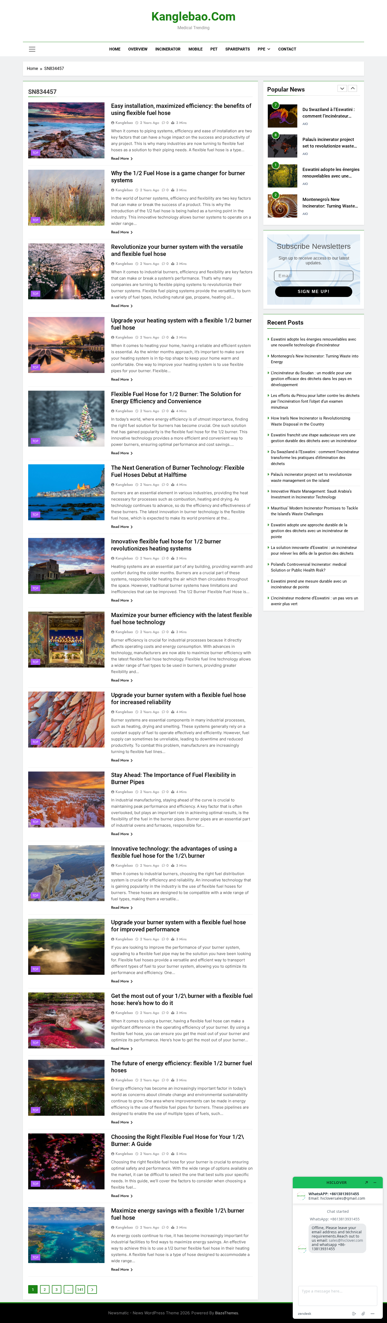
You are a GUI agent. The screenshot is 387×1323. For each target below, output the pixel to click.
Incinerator (168, 49)
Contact (287, 49)
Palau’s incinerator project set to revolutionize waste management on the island (328, 116)
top (35, 152)
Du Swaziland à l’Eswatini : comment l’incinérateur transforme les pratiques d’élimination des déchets (315, 458)
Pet (213, 49)
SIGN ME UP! (314, 291)
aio (305, 124)
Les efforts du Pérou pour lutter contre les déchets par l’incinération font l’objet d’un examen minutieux (315, 401)
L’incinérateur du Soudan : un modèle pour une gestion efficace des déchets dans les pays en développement (311, 379)
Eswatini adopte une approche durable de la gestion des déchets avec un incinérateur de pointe (309, 531)
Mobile (195, 49)
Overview (137, 49)
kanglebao (124, 122)
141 (80, 1289)
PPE (261, 49)
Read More (120, 158)
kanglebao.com (193, 16)
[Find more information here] (338, 1248)
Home (114, 49)
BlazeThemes (226, 1313)
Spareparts (237, 49)
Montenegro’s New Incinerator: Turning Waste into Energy (328, 176)
